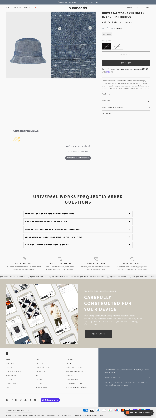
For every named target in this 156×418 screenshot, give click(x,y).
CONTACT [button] (69, 359)
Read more (106, 94)
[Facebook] (7, 400)
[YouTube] (35, 400)
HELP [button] (8, 359)
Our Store (107, 113)
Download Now (98, 334)
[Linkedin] (30, 400)
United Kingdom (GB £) (17, 410)
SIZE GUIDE (107, 34)
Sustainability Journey (43, 367)
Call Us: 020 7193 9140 (74, 367)
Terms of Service (117, 385)
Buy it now (126, 63)
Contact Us (10, 363)
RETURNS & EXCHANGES (74, 383)
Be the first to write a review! (78, 158)
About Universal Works (112, 107)
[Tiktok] (12, 400)
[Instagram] (21, 400)
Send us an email (72, 379)
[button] (17, 7)
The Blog (39, 375)
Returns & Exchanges (13, 371)
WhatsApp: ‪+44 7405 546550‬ (76, 371)
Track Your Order (12, 375)
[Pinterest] (16, 400)
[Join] (148, 377)
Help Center (10, 387)
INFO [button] (38, 359)
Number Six (13, 415)
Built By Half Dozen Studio (92, 415)
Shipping (9, 367)
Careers (39, 379)
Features (106, 101)
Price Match (10, 379)
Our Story (39, 363)
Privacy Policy (11, 383)
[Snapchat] (25, 400)
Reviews (39, 383)
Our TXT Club (40, 371)
